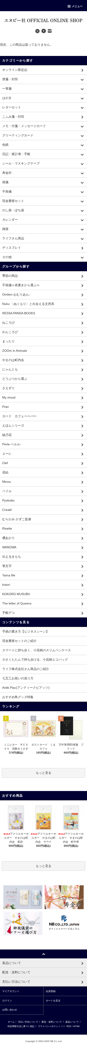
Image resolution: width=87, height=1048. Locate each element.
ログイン (7, 1000)
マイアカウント (10, 991)
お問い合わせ (9, 1009)
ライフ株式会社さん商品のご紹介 (25, 669)
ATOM (76, 1026)
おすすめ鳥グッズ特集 (17, 697)
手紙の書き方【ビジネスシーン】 (25, 631)
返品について (72, 1022)
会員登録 (51, 991)
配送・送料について (52, 1022)
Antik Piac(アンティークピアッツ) (26, 687)
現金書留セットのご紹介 (19, 641)
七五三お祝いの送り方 (17, 678)
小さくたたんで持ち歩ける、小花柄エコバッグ (35, 659)
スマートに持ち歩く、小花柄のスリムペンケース (36, 650)
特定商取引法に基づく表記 (21, 1026)
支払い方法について (28, 1022)
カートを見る (53, 1000)
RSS (68, 1026)
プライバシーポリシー (49, 1026)
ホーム (11, 1022)
